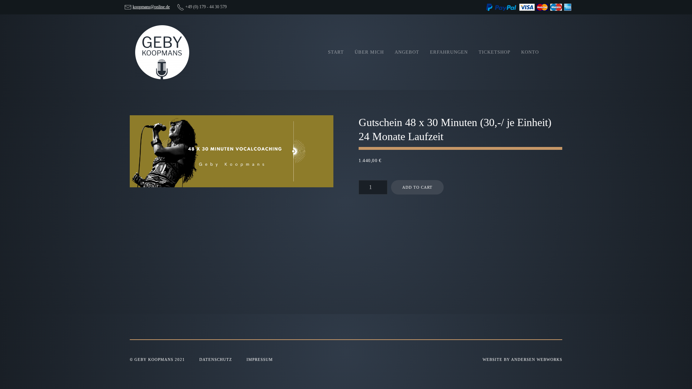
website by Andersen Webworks (522, 359)
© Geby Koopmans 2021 (157, 359)
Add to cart (417, 187)
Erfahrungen (449, 52)
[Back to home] (162, 52)
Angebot (407, 52)
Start (336, 52)
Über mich (369, 52)
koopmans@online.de (151, 6)
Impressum (260, 359)
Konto (530, 52)
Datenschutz (215, 359)
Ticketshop (494, 52)
